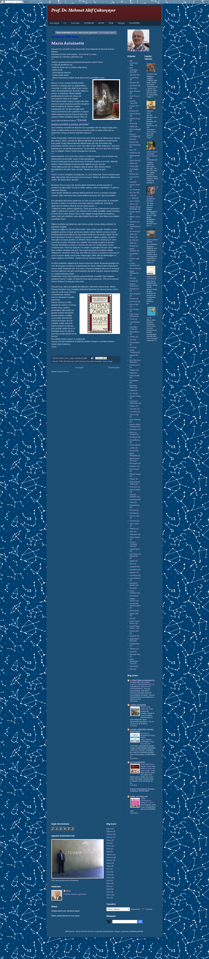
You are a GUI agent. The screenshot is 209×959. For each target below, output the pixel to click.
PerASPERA (134, 23)
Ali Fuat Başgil (135, 129)
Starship (133, 513)
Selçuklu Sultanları (133, 496)
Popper (132, 479)
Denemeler (134, 268)
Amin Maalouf (135, 91)
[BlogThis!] (98, 358)
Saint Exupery (135, 490)
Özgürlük (133, 636)
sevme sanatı (135, 185)
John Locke (134, 415)
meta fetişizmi (135, 578)
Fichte (132, 319)
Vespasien (134, 534)
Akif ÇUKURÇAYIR (137, 762)
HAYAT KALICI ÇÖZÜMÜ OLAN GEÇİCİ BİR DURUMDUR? (152, 156)
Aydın (132, 234)
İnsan (132, 651)
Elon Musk (134, 301)
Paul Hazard (134, 469)
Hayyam (133, 370)
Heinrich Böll (134, 376)
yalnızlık (133, 610)
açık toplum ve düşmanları (135, 555)
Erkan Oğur (134, 304)
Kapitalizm (134, 429)
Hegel (132, 373)
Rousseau (133, 487)
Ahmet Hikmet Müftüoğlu (135, 208)
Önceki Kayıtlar (114, 367)
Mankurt (133, 451)
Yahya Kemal (135, 537)
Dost (131, 278)
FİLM (111, 23)
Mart (108, 843)
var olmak (133, 190)
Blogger (117, 931)
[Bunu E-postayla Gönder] (96, 358)
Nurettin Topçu (133, 102)
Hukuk (132, 390)
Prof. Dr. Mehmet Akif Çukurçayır (83, 10)
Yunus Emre (134, 177)
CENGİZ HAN (152, 74)
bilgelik (132, 561)
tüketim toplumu (133, 600)
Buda (132, 243)
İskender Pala (135, 654)
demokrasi (134, 85)
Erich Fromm (135, 96)
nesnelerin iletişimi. (134, 584)
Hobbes (133, 111)
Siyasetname (135, 505)
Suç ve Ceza (134, 516)
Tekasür (133, 528)
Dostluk (132, 281)
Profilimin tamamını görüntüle (74, 894)
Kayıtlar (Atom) (63, 371)
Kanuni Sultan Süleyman (135, 425)
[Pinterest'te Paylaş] (105, 358)
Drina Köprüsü (135, 294)
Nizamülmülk (134, 156)
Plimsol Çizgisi (135, 474)
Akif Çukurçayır (68, 361)
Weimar (133, 174)
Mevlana (133, 82)
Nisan (108, 866)
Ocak (108, 872)
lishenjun (91, 931)
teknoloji (133, 596)
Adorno (132, 204)
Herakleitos (134, 381)
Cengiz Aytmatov (133, 264)
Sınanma (133, 521)
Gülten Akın (134, 355)
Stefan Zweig (107, 361)
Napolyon (133, 466)
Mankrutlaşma (135, 145)
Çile (131, 618)
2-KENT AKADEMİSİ (138, 705)
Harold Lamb (135, 365)
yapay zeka (134, 613)
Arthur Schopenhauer (135, 226)
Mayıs (108, 829)
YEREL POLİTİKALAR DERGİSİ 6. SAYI (147, 801)
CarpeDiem (134, 254)
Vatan (132, 531)
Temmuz (109, 834)
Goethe (132, 337)
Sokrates (133, 75)
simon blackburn (133, 592)
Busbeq (132, 246)
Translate (148, 909)
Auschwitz (133, 231)
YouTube (75, 23)
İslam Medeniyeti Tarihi (134, 661)
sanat (132, 588)
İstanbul (133, 666)
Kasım (108, 846)
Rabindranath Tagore (135, 483)
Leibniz (132, 448)
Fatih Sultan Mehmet (134, 315)
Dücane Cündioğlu (133, 135)
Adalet (132, 126)
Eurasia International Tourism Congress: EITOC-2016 (142, 790)
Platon (132, 163)
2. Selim (133, 198)
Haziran (109, 837)
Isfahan (132, 406)
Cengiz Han (134, 106)
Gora (132, 340)
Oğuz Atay (134, 160)
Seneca (132, 166)
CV (64, 23)
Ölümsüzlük (134, 631)
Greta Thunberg (133, 351)
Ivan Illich (133, 409)
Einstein (133, 299)
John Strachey (135, 419)
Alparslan (133, 222)
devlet (132, 123)
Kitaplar (132, 142)
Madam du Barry (58, 174)
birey (131, 564)
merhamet (134, 575)
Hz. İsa (132, 393)
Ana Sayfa (54, 23)
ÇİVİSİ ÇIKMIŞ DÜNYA (152, 241)
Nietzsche (133, 153)
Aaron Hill (133, 201)
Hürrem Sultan (135, 396)
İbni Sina (133, 192)
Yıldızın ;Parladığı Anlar (133, 544)
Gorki (132, 347)
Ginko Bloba (134, 332)
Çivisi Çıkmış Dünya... (134, 627)
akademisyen (135, 549)
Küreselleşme (135, 440)
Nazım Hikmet (135, 114)
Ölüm (132, 88)
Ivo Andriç (133, 412)
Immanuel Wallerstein (134, 402)
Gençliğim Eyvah (133, 328)
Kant (131, 139)
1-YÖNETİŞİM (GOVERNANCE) (142, 680)
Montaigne (134, 463)
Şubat (108, 889)
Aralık (108, 875)
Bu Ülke (133, 240)
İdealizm (133, 649)
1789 (60, 361)
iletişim (121, 23)
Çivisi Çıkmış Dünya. (134, 622)
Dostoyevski (134, 289)
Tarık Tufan (134, 524)
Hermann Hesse (133, 387)
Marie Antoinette (67, 43)
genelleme (134, 569)
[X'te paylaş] (101, 358)
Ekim (108, 849)
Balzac (132, 237)
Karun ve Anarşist (133, 433)
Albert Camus (135, 217)
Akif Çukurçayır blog (82, 361)
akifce (68, 891)
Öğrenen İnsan (150, 112)
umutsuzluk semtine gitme (135, 605)
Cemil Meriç (134, 78)
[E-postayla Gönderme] (92, 358)
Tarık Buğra (134, 169)
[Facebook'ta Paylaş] (103, 358)
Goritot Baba (134, 342)
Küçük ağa (134, 445)
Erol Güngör (134, 309)
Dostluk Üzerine (133, 285)
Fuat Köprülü (135, 322)
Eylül (108, 852)
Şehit (132, 669)
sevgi (132, 182)
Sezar (132, 502)
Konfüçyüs (134, 437)
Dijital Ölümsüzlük (134, 272)
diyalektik (133, 567)
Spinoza (133, 510)
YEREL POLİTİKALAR (139, 797)
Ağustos (109, 831)
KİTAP (101, 23)
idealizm (133, 572)
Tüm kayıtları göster (107, 32)
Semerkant (134, 499)
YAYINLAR (89, 23)
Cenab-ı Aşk (134, 258)
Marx (132, 150)
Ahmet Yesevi (135, 212)
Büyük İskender (133, 250)
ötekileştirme (134, 644)
